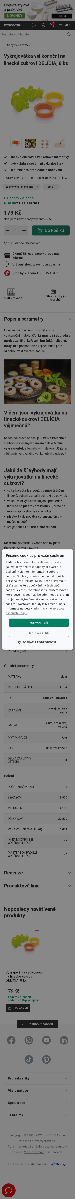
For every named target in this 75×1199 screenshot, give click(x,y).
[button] (37, 642)
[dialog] (37, 599)
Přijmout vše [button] (38, 622)
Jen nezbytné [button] (39, 633)
